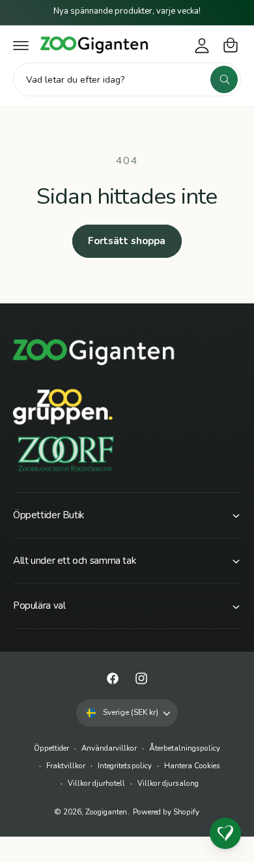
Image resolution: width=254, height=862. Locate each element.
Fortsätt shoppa (126, 240)
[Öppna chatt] (225, 833)
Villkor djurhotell (96, 783)
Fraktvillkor (65, 765)
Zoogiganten (106, 812)
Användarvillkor (109, 748)
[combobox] (127, 79)
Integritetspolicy (124, 765)
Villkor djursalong (168, 783)
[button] (21, 45)
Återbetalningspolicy (184, 748)
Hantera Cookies (192, 765)
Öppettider (51, 748)
